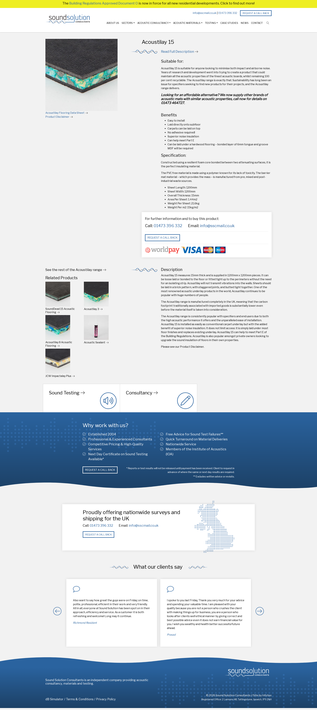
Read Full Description (177, 52)
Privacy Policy (106, 699)
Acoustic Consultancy (153, 22)
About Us (112, 22)
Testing (210, 22)
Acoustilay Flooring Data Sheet (64, 112)
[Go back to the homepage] (67, 19)
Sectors (127, 22)
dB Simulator (54, 699)
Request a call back (256, 13)
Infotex (267, 695)
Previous (57, 611)
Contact (257, 22)
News (244, 22)
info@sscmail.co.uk (204, 13)
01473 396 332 (227, 13)
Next (260, 611)
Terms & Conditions (79, 699)
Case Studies (229, 22)
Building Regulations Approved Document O (103, 3)
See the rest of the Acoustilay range (73, 270)
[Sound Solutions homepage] (247, 672)
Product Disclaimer (57, 116)
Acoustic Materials (186, 22)
